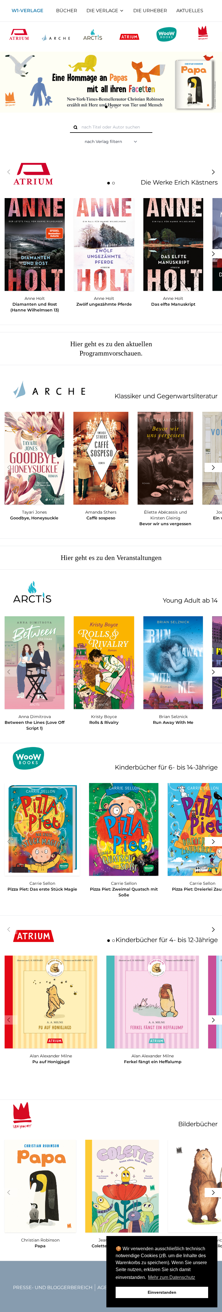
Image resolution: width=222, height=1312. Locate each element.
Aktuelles (189, 10)
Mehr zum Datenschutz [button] (171, 1277)
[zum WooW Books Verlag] (166, 34)
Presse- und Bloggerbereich (52, 1287)
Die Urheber (150, 10)
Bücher (66, 10)
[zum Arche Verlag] (111, 387)
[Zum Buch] (111, 82)
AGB (102, 1287)
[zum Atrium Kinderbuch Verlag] (129, 34)
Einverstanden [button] (162, 1292)
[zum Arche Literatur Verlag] (56, 34)
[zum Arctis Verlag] (93, 34)
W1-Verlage (27, 10)
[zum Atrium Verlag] (19, 34)
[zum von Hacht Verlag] (203, 34)
